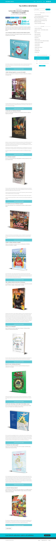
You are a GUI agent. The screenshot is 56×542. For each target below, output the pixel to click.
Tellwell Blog (9, 1)
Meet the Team (37, 39)
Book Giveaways (38, 32)
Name (37, 63)
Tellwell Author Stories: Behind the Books (42, 40)
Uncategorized (37, 50)
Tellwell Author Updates (39, 42)
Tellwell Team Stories (38, 47)
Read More (8, 528)
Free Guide (47, 535)
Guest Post (36, 37)
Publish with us (39, 1)
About (44, 1)
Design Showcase (38, 35)
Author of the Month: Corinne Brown (41, 18)
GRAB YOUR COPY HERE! (19, 69)
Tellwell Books (19, 9)
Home (34, 1)
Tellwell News (37, 45)
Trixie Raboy (19, 14)
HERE (22, 154)
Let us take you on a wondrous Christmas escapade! (19, 12)
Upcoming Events (38, 14)
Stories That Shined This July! (40, 23)
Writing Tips (37, 52)
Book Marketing (37, 34)
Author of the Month (38, 28)
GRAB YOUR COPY (17, 154)
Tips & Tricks (37, 48)
